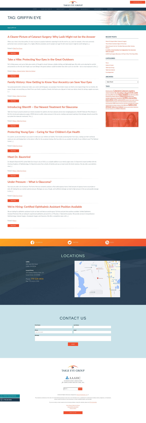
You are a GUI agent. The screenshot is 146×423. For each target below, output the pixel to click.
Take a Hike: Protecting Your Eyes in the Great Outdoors (41, 59)
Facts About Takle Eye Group (73, 405)
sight (114, 103)
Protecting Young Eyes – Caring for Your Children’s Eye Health (44, 132)
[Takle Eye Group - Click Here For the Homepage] (73, 3)
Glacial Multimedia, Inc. (82, 394)
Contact (110, 9)
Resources (84, 9)
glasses (117, 96)
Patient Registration (9, 396)
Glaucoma (124, 96)
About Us (60, 9)
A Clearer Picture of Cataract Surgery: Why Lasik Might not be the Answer (51, 37)
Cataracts (117, 91)
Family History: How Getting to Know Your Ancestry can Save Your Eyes (50, 82)
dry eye (127, 92)
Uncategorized (109, 72)
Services (72, 9)
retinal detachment (109, 103)
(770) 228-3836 (7, 399)
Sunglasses (119, 105)
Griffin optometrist (119, 100)
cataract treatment (110, 92)
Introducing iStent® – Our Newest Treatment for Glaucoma (43, 107)
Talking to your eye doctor (128, 107)
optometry (127, 100)
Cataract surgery (128, 91)
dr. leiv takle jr (119, 92)
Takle (122, 105)
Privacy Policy (73, 408)
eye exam (115, 94)
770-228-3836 (37, 279)
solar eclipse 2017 (131, 103)
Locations (97, 9)
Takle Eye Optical (30, 71)
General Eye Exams (110, 96)
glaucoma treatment (117, 98)
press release (120, 101)
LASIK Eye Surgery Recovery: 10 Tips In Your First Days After (122, 54)
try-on (115, 108)
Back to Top (73, 412)
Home (35, 9)
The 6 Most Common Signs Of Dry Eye (116, 43)
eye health (123, 94)
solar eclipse (125, 103)
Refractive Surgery (132, 101)
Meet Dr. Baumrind (19, 157)
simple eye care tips (119, 103)
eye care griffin (109, 94)
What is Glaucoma (120, 108)
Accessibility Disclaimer (73, 406)
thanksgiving (135, 107)
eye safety (135, 94)
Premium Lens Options (113, 101)
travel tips (107, 108)
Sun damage (114, 105)
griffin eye (127, 98)
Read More (13, 53)
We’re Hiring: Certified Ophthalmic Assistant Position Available (45, 207)
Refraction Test (126, 101)
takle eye (125, 105)
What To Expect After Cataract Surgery (116, 41)
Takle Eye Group (17, 48)
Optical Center (21, 71)
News (14, 71)
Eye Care (134, 93)
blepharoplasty (109, 91)
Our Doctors (46, 9)
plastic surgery (132, 100)
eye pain (131, 94)
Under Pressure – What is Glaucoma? (29, 182)
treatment (111, 108)
